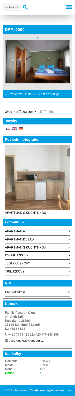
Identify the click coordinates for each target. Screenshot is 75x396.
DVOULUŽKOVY (17, 255)
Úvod (8, 111)
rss (70, 390)
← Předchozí (13, 94)
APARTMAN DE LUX (19, 239)
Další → (30, 94)
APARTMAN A (15, 231)
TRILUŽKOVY (15, 271)
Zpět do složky (49, 94)
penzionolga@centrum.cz (26, 340)
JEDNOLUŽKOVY (17, 263)
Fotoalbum (26, 111)
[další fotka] (37, 86)
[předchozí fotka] (37, 37)
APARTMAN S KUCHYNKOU (25, 212)
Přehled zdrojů (15, 292)
